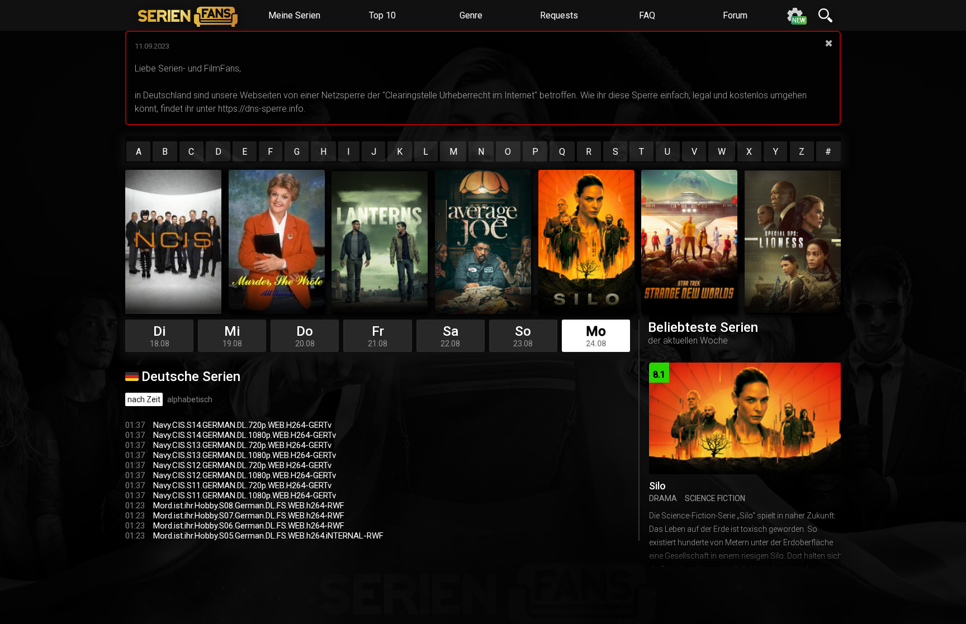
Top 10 (382, 15)
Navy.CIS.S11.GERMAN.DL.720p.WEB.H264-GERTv (242, 485)
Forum (735, 15)
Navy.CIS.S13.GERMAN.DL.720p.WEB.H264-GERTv (242, 445)
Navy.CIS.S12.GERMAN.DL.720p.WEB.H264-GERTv (242, 465)
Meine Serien (294, 15)
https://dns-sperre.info (261, 108)
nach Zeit (143, 399)
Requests (559, 15)
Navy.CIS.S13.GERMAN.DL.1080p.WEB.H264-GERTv (244, 455)
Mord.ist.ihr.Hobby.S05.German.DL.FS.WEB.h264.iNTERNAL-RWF (268, 536)
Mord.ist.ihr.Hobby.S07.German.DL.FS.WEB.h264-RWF (248, 516)
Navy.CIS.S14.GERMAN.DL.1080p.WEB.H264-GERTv (244, 435)
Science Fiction (715, 498)
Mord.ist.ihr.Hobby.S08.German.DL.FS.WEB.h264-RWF (248, 506)
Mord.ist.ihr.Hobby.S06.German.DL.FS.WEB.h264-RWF (248, 526)
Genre (471, 15)
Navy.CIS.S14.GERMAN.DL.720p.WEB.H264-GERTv (242, 425)
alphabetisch (189, 399)
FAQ (647, 15)
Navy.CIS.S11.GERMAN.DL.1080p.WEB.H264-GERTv (244, 495)
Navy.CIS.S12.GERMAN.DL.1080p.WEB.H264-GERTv (244, 475)
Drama (663, 498)
